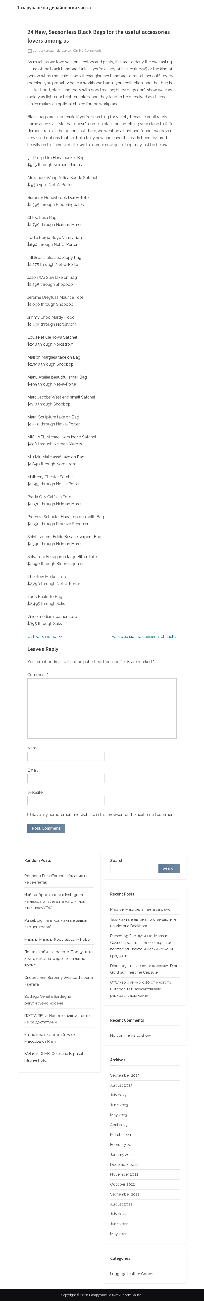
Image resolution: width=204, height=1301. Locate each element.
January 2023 (122, 1154)
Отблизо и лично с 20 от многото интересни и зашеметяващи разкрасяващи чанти (140, 989)
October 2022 (122, 1184)
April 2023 (119, 1125)
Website (35, 792)
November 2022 (124, 1174)
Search (116, 860)
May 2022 (118, 1234)
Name (34, 748)
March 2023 (120, 1134)
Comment (37, 674)
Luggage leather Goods (131, 1274)
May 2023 (118, 1115)
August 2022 (121, 1204)
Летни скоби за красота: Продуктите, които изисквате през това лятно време (58, 958)
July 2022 (118, 1214)
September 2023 (125, 1075)
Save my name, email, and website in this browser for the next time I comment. (104, 814)
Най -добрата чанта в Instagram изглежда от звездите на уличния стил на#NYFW (54, 901)
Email (33, 770)
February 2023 (122, 1144)
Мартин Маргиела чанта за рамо (140, 909)
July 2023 (118, 1095)
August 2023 (121, 1085)
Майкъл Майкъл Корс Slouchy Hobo (57, 939)
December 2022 (124, 1164)
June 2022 (119, 1224)
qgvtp (66, 50)
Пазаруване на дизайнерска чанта (53, 7)
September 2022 (125, 1194)
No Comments (90, 51)
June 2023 (119, 1105)
